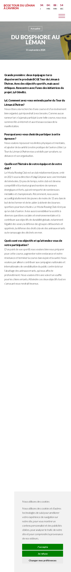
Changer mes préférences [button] (42, 560)
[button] (62, 16)
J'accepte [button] (42, 546)
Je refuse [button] (43, 553)
